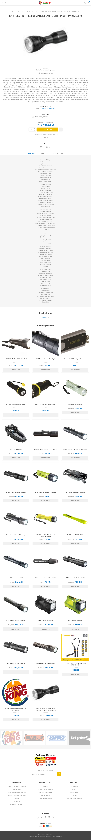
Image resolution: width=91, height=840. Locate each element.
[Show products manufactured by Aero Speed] (56, 738)
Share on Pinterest (47, 147)
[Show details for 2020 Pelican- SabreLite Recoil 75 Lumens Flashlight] (45, 519)
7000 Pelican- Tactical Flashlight (45, 359)
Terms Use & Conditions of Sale (16, 792)
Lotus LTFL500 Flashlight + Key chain (75, 359)
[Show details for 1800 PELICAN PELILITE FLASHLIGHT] (16, 343)
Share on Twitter (41, 147)
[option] (12, 738)
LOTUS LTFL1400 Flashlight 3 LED (16, 404)
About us (16, 798)
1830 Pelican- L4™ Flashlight (75, 535)
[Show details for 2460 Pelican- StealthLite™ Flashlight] (75, 476)
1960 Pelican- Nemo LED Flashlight (45, 578)
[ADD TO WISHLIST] (61, 129)
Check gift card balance (45, 798)
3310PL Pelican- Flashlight (75, 404)
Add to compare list (47, 73)
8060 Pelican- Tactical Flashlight (15, 620)
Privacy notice (17, 789)
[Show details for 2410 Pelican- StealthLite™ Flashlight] (45, 476)
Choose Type (45, 114)
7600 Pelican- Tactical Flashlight (75, 578)
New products (45, 795)
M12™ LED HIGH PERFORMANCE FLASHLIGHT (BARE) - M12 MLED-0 (45, 709)
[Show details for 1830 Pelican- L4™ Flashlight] (75, 519)
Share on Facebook (44, 147)
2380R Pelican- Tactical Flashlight (16, 492)
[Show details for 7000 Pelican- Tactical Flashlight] (45, 343)
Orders (74, 789)
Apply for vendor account (74, 798)
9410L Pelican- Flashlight (45, 620)
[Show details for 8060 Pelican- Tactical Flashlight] (16, 604)
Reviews (44, 153)
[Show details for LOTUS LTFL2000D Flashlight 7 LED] (45, 388)
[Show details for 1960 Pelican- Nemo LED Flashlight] (45, 562)
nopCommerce (49, 835)
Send (59, 774)
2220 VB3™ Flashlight (16, 449)
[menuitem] (16, 786)
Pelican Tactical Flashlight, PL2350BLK (45, 449)
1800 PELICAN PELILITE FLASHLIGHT (16, 359)
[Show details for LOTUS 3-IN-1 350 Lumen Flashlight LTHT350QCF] (75, 647)
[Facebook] (41, 817)
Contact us (17, 801)
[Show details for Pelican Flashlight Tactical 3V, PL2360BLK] (75, 433)
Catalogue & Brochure (16, 804)
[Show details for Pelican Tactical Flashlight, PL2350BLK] (45, 433)
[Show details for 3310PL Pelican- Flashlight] (75, 388)
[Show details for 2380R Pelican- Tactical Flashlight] (16, 476)
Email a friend (50, 147)
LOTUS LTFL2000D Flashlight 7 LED (45, 404)
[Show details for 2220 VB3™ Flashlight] (16, 433)
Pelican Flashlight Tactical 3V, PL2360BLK (75, 449)
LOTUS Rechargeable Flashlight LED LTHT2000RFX (15, 709)
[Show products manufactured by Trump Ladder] (34, 738)
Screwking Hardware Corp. (48, 108)
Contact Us (58, 153)
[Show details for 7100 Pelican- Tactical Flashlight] (16, 647)
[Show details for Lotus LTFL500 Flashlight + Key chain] (75, 343)
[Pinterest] (45, 817)
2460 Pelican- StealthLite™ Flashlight (75, 492)
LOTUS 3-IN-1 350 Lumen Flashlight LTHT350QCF (75, 664)
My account (74, 786)
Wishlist (74, 795)
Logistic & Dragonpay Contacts (17, 795)
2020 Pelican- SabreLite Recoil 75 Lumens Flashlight (45, 535)
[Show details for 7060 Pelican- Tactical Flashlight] (45, 647)
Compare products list (45, 792)
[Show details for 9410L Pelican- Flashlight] (45, 604)
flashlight (44, 317)
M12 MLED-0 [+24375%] (41, 117)
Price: (39, 125)
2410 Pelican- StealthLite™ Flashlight (45, 492)
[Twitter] (38, 817)
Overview (32, 153)
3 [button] (41, 747)
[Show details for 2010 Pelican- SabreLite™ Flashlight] (16, 519)
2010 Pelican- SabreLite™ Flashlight (16, 535)
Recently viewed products (45, 789)
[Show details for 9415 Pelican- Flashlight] (75, 604)
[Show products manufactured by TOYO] (79, 738)
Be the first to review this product (45, 70)
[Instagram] (49, 817)
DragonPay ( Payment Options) (17, 786)
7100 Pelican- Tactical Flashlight (15, 663)
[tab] (32, 153)
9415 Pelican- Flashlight (75, 620)
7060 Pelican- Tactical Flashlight (45, 663)
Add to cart (47, 129)
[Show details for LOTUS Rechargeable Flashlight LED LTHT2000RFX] (16, 692)
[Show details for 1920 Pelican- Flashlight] (16, 562)
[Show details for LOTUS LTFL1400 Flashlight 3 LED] (16, 388)
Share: (45, 144)
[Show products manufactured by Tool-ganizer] (11, 738)
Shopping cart (74, 792)
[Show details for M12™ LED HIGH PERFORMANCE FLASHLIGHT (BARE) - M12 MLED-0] (45, 692)
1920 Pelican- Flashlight (16, 578)
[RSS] (52, 817)
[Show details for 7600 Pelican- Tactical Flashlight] (75, 562)
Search (45, 786)
